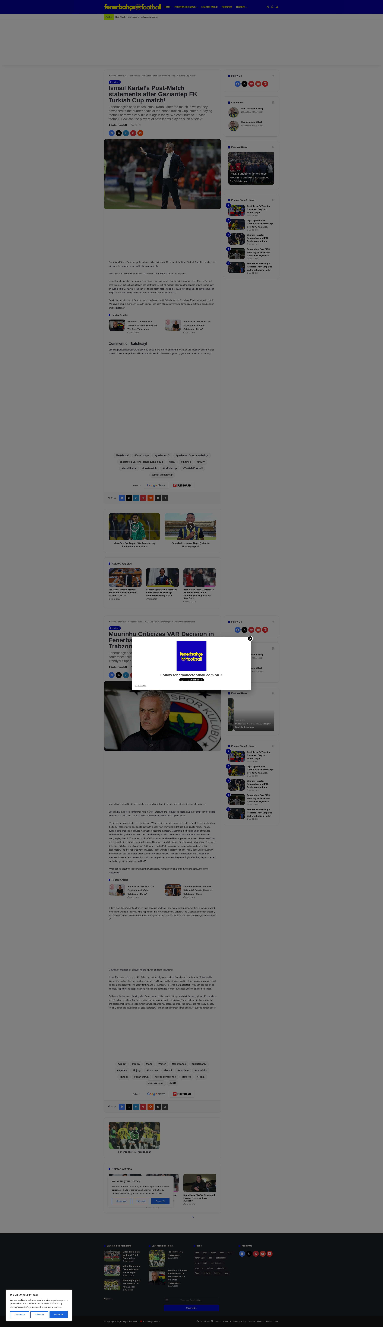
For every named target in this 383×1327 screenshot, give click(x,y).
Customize (20, 1314)
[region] (39, 1305)
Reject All (39, 1314)
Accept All (58, 1314)
